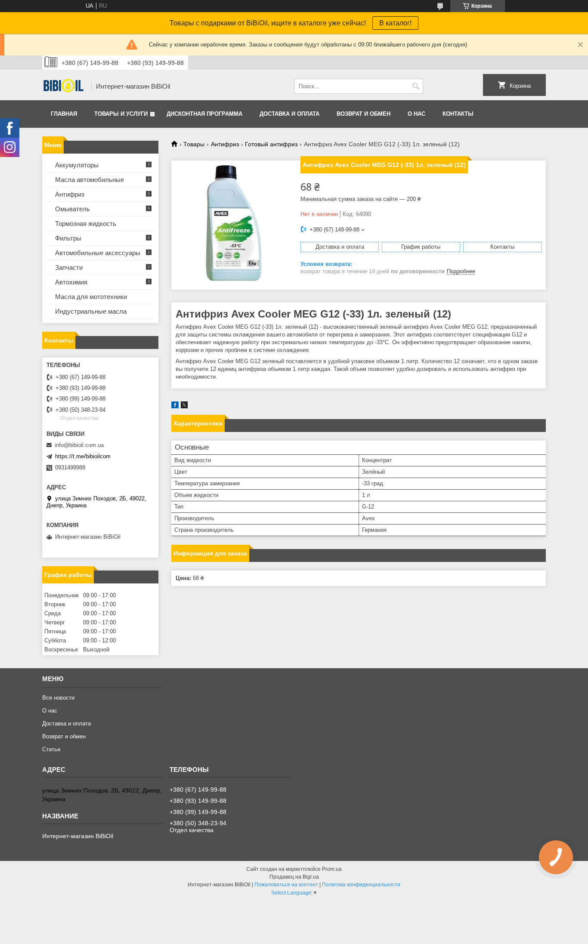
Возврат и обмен (363, 114)
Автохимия (71, 282)
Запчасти (69, 267)
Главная (64, 114)
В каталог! (395, 23)
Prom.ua (332, 869)
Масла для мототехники (91, 296)
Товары (193, 144)
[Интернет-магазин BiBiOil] (63, 86)
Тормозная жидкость (85, 223)
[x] (184, 406)
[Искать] (415, 86)
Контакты (458, 114)
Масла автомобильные (89, 179)
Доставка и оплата (289, 114)
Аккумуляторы (77, 165)
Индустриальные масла (91, 311)
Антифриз (225, 144)
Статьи (51, 749)
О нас (416, 114)
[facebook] (175, 406)
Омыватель (72, 209)
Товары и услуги (121, 114)
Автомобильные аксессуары (97, 252)
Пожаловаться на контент (286, 885)
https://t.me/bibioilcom (83, 456)
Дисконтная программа (204, 114)
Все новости (58, 697)
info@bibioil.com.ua (79, 445)
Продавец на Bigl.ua (294, 877)
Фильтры (68, 238)
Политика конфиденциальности (361, 885)
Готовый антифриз (271, 144)
